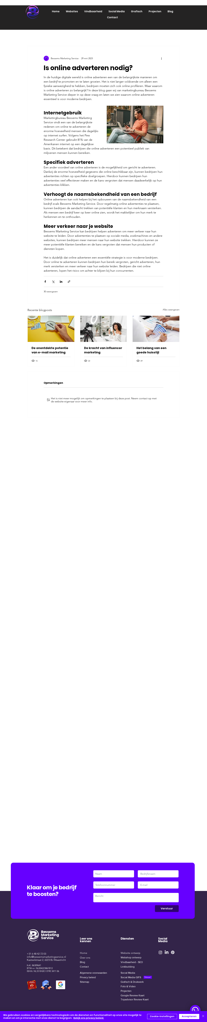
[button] (71, 11)
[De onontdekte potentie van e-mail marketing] (51, 329)
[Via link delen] (69, 281)
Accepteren (189, 1016)
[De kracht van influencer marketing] (103, 329)
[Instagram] (160, 952)
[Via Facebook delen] (45, 281)
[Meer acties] (161, 58)
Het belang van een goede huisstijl (151, 350)
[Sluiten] (203, 1016)
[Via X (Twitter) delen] (53, 281)
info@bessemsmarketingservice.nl (46, 956)
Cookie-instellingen (162, 1016)
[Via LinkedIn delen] (61, 281)
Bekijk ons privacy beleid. (88, 1018)
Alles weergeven (171, 309)
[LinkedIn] (166, 952)
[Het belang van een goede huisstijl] (156, 329)
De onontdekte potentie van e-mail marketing (50, 350)
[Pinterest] (172, 952)
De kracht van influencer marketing (103, 350)
